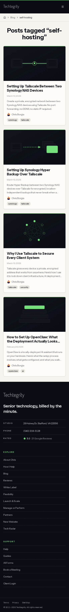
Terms (6, 602)
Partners (7, 514)
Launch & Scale (11, 501)
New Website (10, 521)
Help (5, 549)
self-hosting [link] (26, 17)
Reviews (7, 480)
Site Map (26, 602)
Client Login (9, 583)
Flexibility (8, 494)
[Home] (4, 17)
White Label (9, 487)
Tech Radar (9, 528)
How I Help (9, 466)
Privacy (15, 602)
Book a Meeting (11, 569)
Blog (12, 17)
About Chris (9, 459)
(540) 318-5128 (31, 430)
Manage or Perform (13, 507)
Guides (7, 555)
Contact (7, 576)
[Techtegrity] (11, 7)
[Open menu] (63, 7)
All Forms (8, 562)
